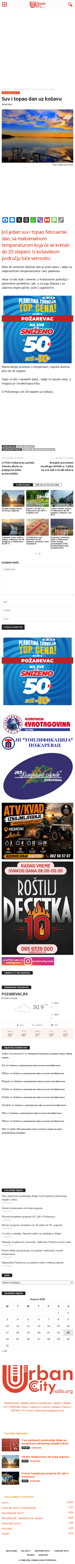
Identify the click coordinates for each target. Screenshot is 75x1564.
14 (48, 1326)
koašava (27, 449)
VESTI (25, 1461)
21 (48, 1332)
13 (39, 1326)
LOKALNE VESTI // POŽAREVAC (19, 1508)
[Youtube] (48, 1417)
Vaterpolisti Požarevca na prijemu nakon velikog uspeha (32, 1262)
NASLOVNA (11, 1550)
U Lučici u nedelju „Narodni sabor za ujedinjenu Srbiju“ (32, 1233)
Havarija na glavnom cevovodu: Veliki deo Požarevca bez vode (36, 1242)
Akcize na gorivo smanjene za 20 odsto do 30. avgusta (32, 1225)
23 (68, 1332)
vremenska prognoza (44, 449)
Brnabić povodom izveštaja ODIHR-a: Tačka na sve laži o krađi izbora (57, 466)
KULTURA (7, 1529)
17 (7, 1332)
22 (58, 1332)
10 (7, 1326)
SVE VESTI (26, 1550)
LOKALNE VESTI (61, 1550)
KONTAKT (43, 1555)
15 (58, 1326)
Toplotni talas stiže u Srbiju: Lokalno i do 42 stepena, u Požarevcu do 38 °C (13, 540)
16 (68, 1326)
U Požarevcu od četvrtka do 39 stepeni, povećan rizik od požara (37, 540)
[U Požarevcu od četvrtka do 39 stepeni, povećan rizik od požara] (37, 527)
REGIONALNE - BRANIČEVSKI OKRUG (22, 1518)
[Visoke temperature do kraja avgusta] (13, 498)
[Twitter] (41, 1417)
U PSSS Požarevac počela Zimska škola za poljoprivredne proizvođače (18, 468)
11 (17, 1326)
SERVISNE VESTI (11, 1523)
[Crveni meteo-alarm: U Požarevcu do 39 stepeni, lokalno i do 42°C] (62, 498)
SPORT (25, 1447)
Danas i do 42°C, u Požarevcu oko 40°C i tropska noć (36, 510)
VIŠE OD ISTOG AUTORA (47, 484)
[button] (69, 5)
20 (39, 1332)
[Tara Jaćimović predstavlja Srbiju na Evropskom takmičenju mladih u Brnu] (10, 1445)
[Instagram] (34, 1417)
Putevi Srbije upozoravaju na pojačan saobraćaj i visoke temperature (32, 1252)
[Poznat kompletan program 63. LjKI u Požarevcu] (10, 1478)
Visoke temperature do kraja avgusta (12, 509)
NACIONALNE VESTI (10, 93)
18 (17, 1332)
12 (28, 1326)
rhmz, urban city (25, 446)
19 (28, 1332)
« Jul (4, 1350)
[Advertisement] (37, 48)
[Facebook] (27, 1417)
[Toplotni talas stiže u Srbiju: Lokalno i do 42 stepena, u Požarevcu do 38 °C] (13, 527)
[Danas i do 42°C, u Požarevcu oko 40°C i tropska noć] (37, 498)
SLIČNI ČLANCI (23, 484)
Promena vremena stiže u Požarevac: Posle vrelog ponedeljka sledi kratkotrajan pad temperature (60, 542)
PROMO (31, 1555)
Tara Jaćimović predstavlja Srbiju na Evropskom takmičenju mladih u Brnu (34, 1198)
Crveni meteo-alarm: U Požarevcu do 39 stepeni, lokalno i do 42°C (61, 511)
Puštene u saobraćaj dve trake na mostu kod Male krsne (35, 1065)
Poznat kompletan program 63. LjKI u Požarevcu (28, 1216)
